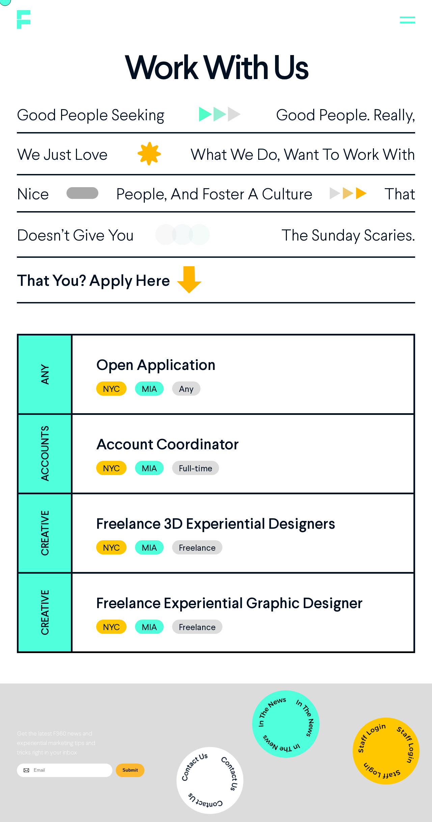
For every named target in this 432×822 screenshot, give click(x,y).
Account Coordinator (167, 443)
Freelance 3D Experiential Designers (215, 523)
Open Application (156, 364)
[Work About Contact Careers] (407, 20)
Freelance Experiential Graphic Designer (229, 602)
